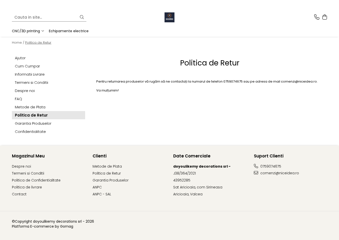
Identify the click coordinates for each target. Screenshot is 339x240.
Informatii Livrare (30, 74)
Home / (18, 42)
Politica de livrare (27, 187)
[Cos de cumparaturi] (324, 17)
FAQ (18, 98)
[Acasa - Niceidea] (169, 17)
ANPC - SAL (102, 194)
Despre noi (25, 90)
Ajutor (20, 57)
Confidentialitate (30, 131)
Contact (19, 194)
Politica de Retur (38, 42)
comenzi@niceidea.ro (279, 173)
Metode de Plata (30, 107)
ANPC (97, 187)
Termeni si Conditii (31, 82)
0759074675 (270, 166)
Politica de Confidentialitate (36, 180)
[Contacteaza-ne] (316, 17)
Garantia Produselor (33, 123)
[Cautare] (81, 17)
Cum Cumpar (27, 66)
